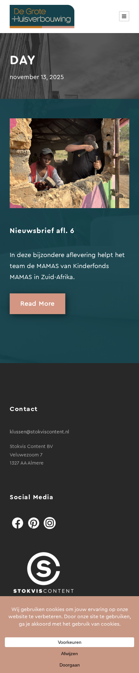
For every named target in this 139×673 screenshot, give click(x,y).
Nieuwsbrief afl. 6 (42, 230)
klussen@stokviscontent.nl (39, 432)
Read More (37, 304)
